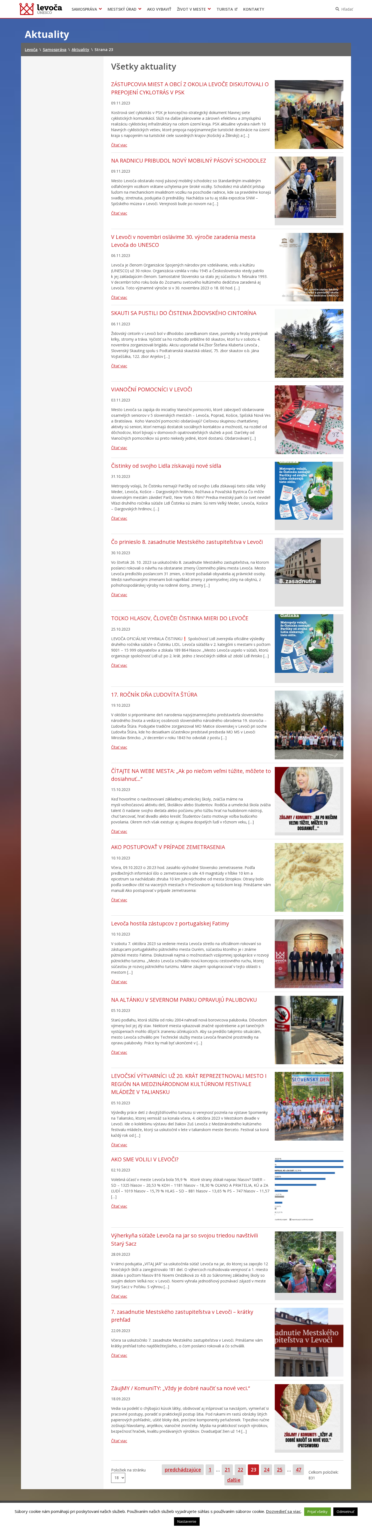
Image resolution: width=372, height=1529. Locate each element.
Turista (225, 9)
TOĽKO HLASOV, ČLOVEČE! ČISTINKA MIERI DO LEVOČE (179, 618)
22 (241, 1469)
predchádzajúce (183, 1469)
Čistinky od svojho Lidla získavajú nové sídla (166, 465)
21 (228, 1469)
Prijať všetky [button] (317, 1511)
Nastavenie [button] (186, 1521)
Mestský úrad (122, 9)
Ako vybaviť (159, 9)
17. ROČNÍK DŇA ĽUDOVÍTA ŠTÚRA (154, 694)
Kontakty (253, 9)
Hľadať (347, 9)
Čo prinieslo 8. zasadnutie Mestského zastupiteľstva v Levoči (187, 541)
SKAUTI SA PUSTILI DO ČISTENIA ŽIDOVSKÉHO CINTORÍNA (183, 313)
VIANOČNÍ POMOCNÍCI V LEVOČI (151, 389)
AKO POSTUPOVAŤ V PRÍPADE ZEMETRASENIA (168, 847)
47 (299, 1469)
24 (268, 1469)
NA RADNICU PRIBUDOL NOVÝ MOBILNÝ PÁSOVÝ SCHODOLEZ (188, 160)
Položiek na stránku (128, 1470)
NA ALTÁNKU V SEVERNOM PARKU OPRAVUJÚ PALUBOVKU (184, 999)
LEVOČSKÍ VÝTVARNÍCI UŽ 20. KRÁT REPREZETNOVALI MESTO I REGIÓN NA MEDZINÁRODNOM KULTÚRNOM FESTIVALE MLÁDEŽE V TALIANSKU (189, 1084)
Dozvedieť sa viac (283, 1511)
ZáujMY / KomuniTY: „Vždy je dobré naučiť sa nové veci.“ (180, 1388)
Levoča (40, 9)
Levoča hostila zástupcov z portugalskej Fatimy (170, 923)
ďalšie (233, 1480)
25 (281, 1469)
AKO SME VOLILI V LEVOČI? (144, 1159)
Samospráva (84, 9)
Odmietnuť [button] (345, 1511)
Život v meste (191, 9)
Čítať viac (119, 145)
